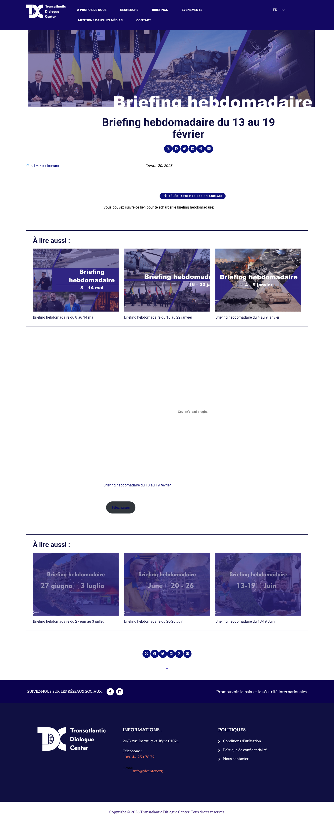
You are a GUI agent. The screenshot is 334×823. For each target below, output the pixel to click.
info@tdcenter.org (148, 771)
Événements (192, 10)
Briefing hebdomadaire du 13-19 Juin (245, 621)
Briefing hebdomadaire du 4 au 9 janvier (247, 317)
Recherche (129, 10)
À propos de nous (92, 10)
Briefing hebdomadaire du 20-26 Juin (153, 621)
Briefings (160, 10)
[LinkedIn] (119, 691)
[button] (168, 149)
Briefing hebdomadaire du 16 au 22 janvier (158, 317)
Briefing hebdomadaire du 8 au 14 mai (63, 317)
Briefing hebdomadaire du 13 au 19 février (137, 485)
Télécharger (120, 507)
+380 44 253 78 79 (139, 757)
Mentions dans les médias (100, 20)
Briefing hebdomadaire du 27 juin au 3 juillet (68, 621)
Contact (143, 20)
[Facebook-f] (110, 691)
